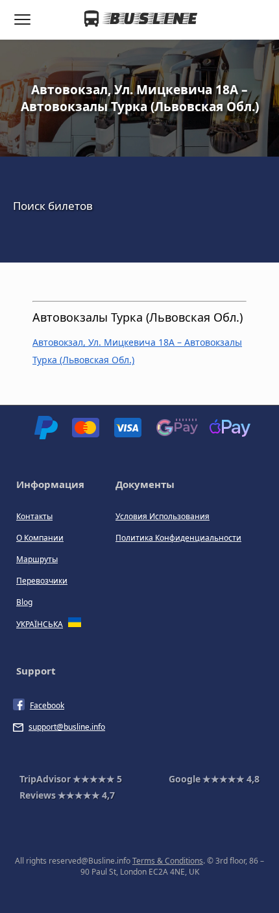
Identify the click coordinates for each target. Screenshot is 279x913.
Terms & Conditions (167, 860)
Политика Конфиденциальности (178, 537)
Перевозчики (41, 580)
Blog (24, 602)
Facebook (47, 705)
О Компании (40, 537)
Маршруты (37, 559)
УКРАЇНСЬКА (39, 624)
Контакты (34, 516)
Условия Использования (162, 516)
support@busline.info (67, 726)
